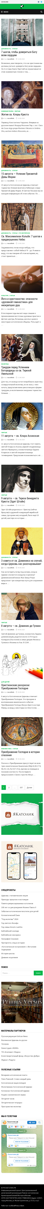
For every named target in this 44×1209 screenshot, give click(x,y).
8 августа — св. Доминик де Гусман (21, 625)
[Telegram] (41, 2)
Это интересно (24, 233)
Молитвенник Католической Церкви (16, 1087)
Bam (22, 1206)
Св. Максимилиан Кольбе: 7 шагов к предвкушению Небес (21, 238)
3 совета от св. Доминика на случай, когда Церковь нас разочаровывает (21, 562)
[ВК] (38, 2)
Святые (17, 111)
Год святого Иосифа (9, 923)
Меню (6, 12)
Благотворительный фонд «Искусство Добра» (20, 1056)
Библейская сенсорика (11, 935)
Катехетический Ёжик (10, 915)
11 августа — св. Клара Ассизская (20, 435)
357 (21, 787)
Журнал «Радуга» (8, 1060)
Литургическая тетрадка (11, 1102)
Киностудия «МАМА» (10, 1048)
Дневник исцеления (9, 957)
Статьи (14, 49)
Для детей (5, 682)
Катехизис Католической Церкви (15, 1091)
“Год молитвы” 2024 (9, 919)
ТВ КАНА (5, 1044)
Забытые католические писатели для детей (19, 911)
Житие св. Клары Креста (15, 114)
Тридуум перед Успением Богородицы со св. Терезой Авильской (16, 370)
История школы (8, 953)
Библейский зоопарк (10, 931)
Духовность (6, 49)
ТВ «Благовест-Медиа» (11, 1052)
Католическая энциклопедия (13, 1083)
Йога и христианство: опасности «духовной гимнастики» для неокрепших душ (19, 302)
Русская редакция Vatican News (14, 1036)
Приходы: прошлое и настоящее (14, 899)
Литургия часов (7, 1098)
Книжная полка (7, 111)
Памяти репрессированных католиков (17, 903)
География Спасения (9, 939)
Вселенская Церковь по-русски (14, 1040)
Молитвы (5, 364)
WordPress (15, 1206)
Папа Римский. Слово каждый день (16, 1079)
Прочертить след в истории (13, 943)
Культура (4, 295)
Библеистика (6, 749)
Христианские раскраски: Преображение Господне (15, 687)
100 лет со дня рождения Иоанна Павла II (18, 907)
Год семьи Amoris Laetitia (11, 927)
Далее (29, 787)
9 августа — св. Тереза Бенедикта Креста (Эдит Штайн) (20, 500)
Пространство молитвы (11, 1106)
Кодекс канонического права (13, 1094)
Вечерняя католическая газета (14, 1075)
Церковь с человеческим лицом (14, 895)
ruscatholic (10, 59)
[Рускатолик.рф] (22, 6)
